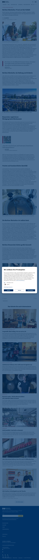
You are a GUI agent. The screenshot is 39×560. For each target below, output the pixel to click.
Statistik (8, 284)
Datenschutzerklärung (20, 280)
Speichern (8, 290)
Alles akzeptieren (30, 290)
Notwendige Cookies (10, 282)
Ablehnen (19, 290)
